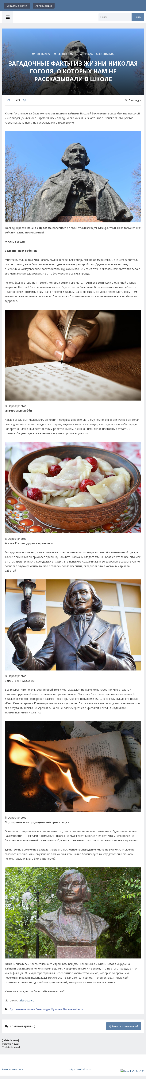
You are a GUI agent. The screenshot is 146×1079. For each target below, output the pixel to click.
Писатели (69, 1009)
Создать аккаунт (17, 5)
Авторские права (12, 1069)
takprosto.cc (26, 1000)
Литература (43, 1009)
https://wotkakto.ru (80, 1069)
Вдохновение (18, 1009)
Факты (79, 1009)
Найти (137, 17)
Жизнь (31, 1009)
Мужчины (57, 1009)
